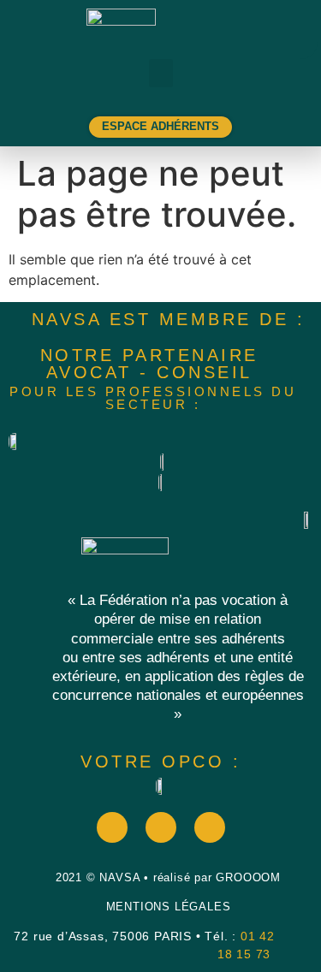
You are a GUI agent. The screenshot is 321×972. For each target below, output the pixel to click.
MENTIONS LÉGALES (168, 906)
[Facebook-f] (112, 827)
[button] (161, 73)
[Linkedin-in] (209, 827)
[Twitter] (161, 827)
